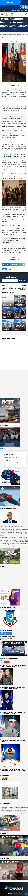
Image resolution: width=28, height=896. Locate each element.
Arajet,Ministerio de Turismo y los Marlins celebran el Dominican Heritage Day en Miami (19, 303)
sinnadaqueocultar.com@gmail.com (13, 462)
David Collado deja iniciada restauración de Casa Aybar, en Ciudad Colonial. (8, 304)
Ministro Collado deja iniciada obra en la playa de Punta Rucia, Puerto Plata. (14, 156)
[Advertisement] (4, 375)
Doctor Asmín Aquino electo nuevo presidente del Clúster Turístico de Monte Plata (14, 240)
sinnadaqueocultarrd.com (11, 465)
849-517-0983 (8, 460)
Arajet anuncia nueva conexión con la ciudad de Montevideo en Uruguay (20, 316)
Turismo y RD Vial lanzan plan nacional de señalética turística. (8, 316)
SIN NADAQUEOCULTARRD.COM (16, 893)
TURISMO (10, 269)
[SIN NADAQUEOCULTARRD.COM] (14, 890)
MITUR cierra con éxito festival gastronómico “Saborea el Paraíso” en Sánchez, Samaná (7, 327)
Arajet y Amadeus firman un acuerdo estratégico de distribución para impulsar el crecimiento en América (14, 116)
